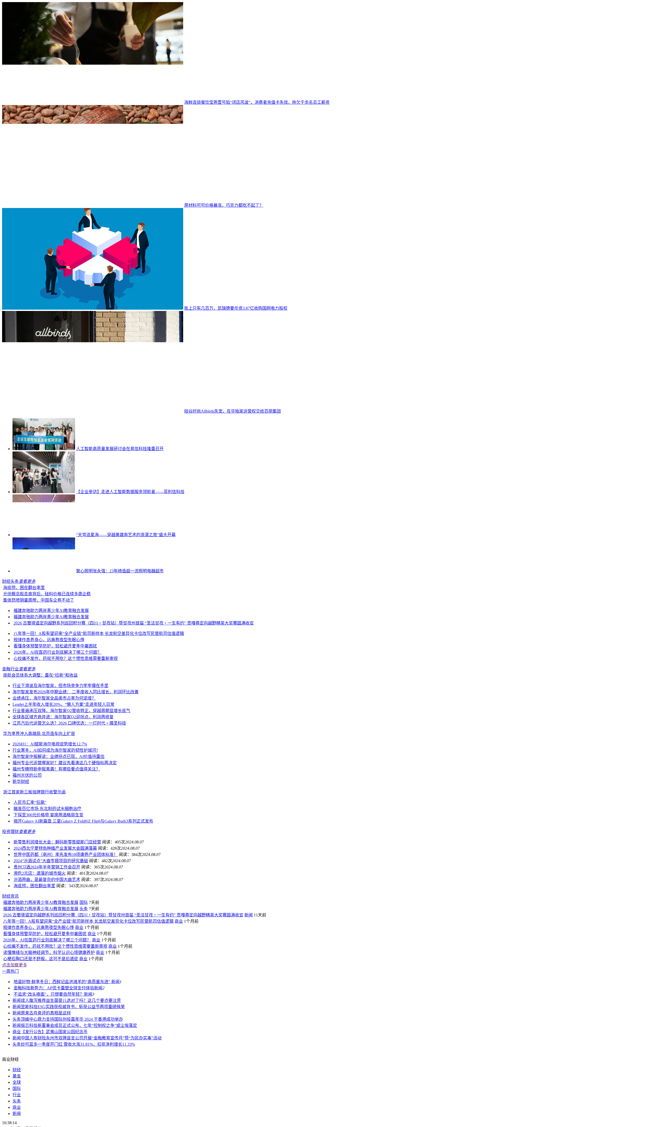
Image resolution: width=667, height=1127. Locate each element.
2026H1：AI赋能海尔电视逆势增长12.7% (50, 779)
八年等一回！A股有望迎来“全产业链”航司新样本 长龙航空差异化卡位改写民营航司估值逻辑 (99, 668)
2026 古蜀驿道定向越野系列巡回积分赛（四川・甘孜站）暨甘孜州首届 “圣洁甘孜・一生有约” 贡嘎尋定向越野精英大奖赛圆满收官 (134, 658)
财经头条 (10, 581)
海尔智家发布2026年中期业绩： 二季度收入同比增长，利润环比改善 (76, 727)
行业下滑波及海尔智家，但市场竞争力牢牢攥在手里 (60, 720)
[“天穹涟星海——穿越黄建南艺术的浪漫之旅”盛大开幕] (44, 534)
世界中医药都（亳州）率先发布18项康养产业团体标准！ (66, 889)
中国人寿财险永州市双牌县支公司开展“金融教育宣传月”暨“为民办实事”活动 (91, 1108)
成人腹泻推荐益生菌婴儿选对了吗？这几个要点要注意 (71, 1070)
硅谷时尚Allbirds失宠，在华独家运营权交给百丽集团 (232, 411)
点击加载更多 (14, 1035)
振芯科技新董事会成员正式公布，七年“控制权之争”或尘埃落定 (79, 1095)
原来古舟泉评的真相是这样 (46, 1083)
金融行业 (10, 704)
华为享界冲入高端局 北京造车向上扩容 (39, 768)
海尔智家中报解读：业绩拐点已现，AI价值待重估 (58, 791)
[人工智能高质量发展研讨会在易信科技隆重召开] (44, 448)
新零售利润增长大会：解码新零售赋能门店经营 (57, 877)
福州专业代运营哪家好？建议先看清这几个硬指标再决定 (65, 797)
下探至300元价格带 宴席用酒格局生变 (48, 850)
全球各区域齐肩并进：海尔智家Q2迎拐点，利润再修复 (63, 752)
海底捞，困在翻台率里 (86, 622)
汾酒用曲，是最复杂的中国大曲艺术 (47, 914)
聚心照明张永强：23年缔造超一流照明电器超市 (120, 571)
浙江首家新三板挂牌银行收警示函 (34, 827)
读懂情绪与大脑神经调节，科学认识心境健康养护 (49, 1022)
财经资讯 (10, 966)
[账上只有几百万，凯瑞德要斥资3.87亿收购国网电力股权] (92, 308)
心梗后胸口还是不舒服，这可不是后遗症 (40, 1028)
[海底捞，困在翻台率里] (33, 622)
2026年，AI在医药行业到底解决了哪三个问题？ (57, 687)
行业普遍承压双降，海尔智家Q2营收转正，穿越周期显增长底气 (71, 745)
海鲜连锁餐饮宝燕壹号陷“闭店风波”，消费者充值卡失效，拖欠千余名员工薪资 (257, 102)
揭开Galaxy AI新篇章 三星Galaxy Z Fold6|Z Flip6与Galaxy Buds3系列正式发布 (83, 856)
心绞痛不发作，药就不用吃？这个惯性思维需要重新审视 (66, 693)
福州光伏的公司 (27, 810)
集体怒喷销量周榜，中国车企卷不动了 (38, 635)
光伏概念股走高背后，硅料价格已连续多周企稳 (47, 629)
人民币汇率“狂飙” (30, 837)
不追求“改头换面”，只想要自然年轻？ (49, 1064)
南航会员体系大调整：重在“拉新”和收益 (40, 710)
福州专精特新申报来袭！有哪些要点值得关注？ (56, 804)
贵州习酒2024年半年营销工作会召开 (47, 902)
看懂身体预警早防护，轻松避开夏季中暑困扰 (55, 681)
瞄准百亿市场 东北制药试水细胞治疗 (47, 843)
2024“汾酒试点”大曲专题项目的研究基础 (51, 895)
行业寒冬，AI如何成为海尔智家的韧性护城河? (55, 785)
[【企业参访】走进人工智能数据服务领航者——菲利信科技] (44, 491)
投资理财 (10, 866)
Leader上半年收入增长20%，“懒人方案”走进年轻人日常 (63, 739)
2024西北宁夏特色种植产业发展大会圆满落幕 (55, 883)
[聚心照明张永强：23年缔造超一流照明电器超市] (44, 571)
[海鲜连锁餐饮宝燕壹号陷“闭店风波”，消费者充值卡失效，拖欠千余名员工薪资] (92, 102)
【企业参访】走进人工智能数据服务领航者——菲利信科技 (130, 491)
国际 (83, 972)
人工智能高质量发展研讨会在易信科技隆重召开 (120, 448)
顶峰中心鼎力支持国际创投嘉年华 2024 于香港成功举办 (72, 1089)
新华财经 (21, 816)
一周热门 (10, 1041)
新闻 (248, 985)
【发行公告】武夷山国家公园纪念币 (54, 1101)
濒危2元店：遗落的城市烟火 (40, 908)
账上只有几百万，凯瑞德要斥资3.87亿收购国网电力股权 (235, 308)
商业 (179, 991)
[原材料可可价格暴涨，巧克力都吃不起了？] (92, 205)
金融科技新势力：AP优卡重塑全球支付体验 (54, 1058)
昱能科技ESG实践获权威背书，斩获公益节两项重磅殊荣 (73, 1076)
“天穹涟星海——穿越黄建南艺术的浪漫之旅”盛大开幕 (126, 534)
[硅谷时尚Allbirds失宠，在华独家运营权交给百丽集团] (92, 411)
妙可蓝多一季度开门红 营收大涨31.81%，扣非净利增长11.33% (78, 1114)
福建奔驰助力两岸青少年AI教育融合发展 (51, 645)
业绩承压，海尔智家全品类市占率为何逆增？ (54, 733)
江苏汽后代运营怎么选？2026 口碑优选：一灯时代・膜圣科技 (69, 758)
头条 (83, 978)
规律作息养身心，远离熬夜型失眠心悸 (49, 674)
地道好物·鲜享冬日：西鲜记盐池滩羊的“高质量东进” (62, 1051)
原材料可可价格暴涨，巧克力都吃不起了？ (223, 205)
